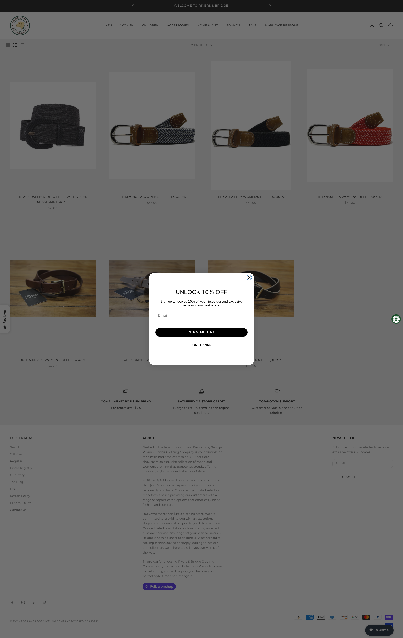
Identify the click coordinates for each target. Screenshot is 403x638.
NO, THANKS (202, 345)
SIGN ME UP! (201, 332)
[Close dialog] (249, 277)
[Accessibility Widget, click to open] (396, 319)
